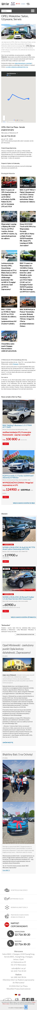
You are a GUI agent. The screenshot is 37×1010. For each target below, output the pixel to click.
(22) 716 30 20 (20, 971)
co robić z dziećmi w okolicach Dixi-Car (17, 67)
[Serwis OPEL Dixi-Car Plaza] (28, 4)
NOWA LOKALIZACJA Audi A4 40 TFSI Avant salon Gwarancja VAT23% (19, 548)
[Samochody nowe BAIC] (18, 4)
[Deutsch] (16, 994)
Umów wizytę (8, 742)
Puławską (15, 364)
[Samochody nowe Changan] (23, 4)
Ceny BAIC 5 (6, 870)
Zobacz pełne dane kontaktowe (25, 634)
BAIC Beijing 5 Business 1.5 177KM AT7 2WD (17, 426)
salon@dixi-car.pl (18, 968)
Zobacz (5, 443)
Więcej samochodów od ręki (24, 503)
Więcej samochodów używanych (23, 617)
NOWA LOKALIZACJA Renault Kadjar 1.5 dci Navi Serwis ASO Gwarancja (18, 598)
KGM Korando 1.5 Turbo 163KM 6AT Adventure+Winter (18, 476)
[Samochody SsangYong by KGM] (13, 4)
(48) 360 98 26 (20, 977)
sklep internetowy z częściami (23, 63)
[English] (20, 994)
